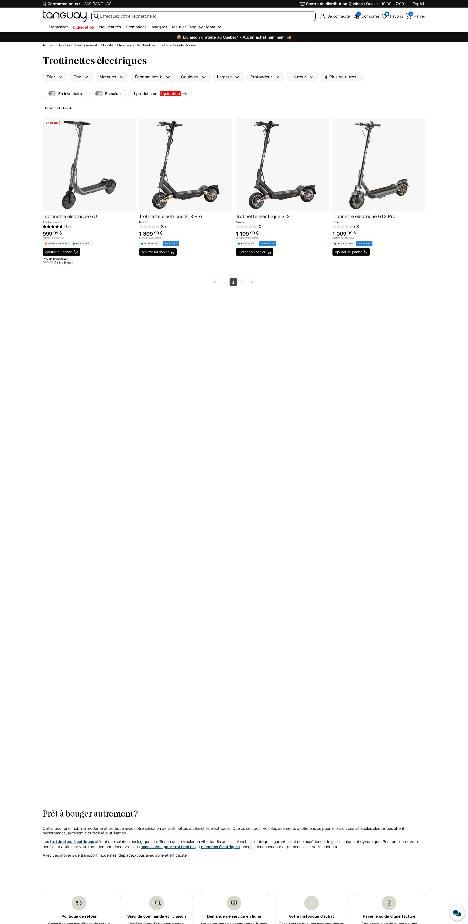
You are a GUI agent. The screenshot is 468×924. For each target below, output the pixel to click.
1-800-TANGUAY (96, 3)
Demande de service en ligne (234, 916)
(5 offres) (65, 262)
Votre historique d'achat (311, 916)
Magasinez (58, 27)
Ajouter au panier (58, 252)
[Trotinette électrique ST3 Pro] (185, 164)
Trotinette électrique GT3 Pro (363, 216)
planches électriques (220, 846)
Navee (143, 222)
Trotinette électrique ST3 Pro (170, 216)
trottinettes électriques (72, 841)
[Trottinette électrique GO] (89, 164)
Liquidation (83, 27)
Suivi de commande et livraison (156, 916)
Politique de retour (79, 916)
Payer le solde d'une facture (389, 916)
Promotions (136, 27)
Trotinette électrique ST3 (263, 216)
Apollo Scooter (52, 222)
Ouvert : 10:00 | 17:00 (385, 3)
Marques (159, 27)
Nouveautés (110, 27)
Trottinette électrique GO (70, 216)
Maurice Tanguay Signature (196, 27)
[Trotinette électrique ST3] (282, 164)
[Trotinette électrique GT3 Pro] (378, 164)
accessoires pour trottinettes (168, 846)
